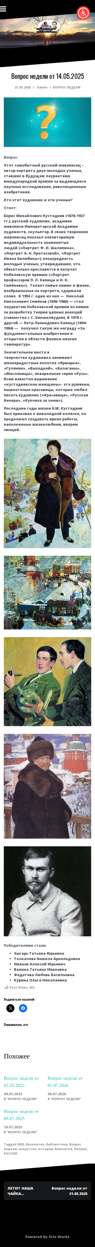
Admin (42, 87)
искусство (27, 1149)
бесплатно (35, 1144)
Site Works (59, 1236)
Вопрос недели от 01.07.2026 (65, 1082)
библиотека (56, 1144)
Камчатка (63, 1149)
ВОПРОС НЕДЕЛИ (66, 87)
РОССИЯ (10, 1153)
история (45, 1149)
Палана (80, 1149)
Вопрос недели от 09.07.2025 (21, 1115)
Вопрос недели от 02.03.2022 (21, 1082)
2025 (20, 1144)
